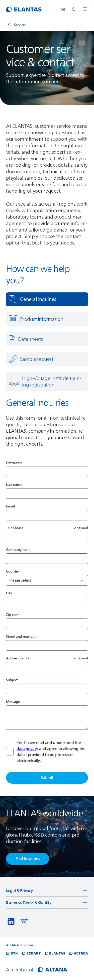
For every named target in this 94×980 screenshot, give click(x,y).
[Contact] (63, 9)
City (9, 593)
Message (13, 701)
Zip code (13, 614)
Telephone (14, 528)
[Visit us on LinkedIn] (11, 922)
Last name (14, 484)
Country (12, 571)
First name (14, 463)
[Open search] (74, 9)
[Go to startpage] (24, 9)
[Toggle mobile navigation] (85, 9)
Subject (12, 680)
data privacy (27, 748)
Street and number (21, 636)
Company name (19, 549)
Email (10, 506)
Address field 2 (17, 658)
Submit (47, 777)
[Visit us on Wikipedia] (24, 922)
